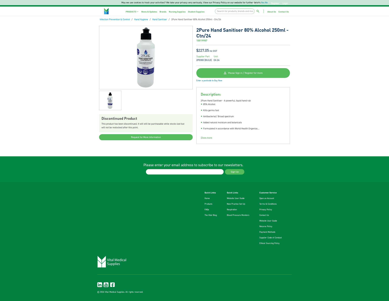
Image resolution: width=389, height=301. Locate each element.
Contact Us (264, 215)
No (266, 2)
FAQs (207, 209)
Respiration (232, 209)
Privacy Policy (265, 209)
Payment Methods (267, 232)
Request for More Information (146, 137)
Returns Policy (265, 226)
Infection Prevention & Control (115, 19)
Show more (206, 137)
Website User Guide (235, 198)
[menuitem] (132, 11)
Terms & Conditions (268, 204)
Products (208, 204)
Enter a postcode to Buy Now (209, 80)
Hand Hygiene (141, 19)
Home (207, 198)
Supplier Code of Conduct (270, 237)
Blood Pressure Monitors (238, 215)
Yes (262, 2)
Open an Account (266, 198)
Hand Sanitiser (159, 19)
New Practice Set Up (236, 204)
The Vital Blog (211, 215)
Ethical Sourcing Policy (269, 243)
